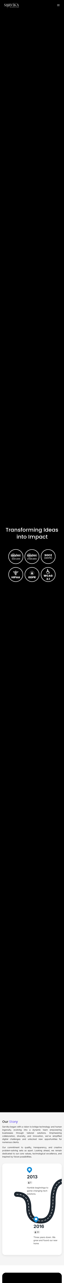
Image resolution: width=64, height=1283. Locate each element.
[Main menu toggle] (58, 5)
